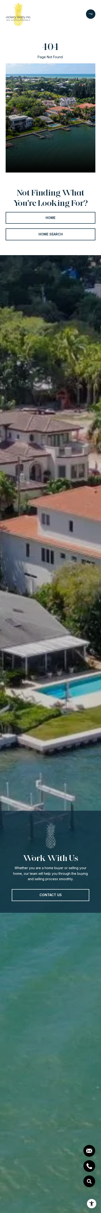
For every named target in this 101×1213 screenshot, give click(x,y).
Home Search (51, 234)
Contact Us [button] (50, 895)
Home (50, 218)
